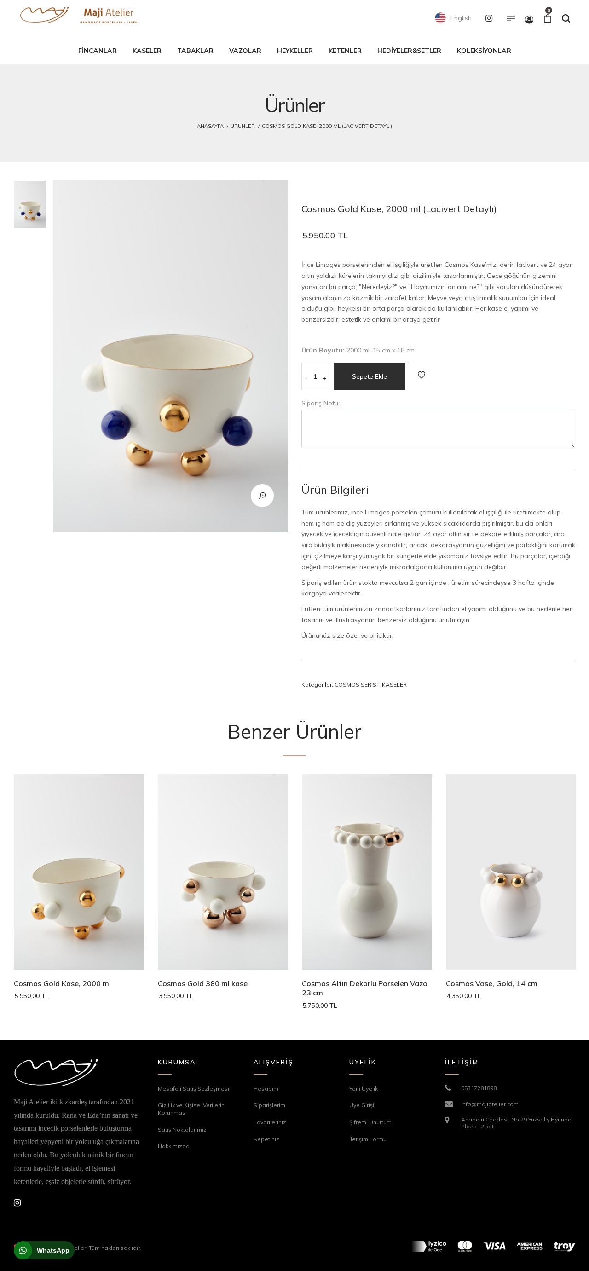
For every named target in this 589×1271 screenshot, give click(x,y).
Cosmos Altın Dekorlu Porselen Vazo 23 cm (364, 988)
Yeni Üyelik (363, 1088)
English (460, 18)
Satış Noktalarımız (182, 1129)
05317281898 (479, 1088)
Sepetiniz (266, 1139)
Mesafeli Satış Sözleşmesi (193, 1088)
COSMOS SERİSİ (356, 684)
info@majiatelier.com (490, 1104)
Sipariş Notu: (320, 403)
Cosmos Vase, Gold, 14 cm (491, 983)
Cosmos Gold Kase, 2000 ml (62, 983)
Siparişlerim (269, 1105)
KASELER (394, 684)
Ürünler (243, 126)
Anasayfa (210, 126)
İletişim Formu (368, 1139)
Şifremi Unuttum (370, 1122)
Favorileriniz (270, 1122)
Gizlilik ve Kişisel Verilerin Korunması (191, 1109)
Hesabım (266, 1088)
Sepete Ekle (369, 376)
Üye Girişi (361, 1105)
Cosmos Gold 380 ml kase (203, 983)
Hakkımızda (174, 1146)
